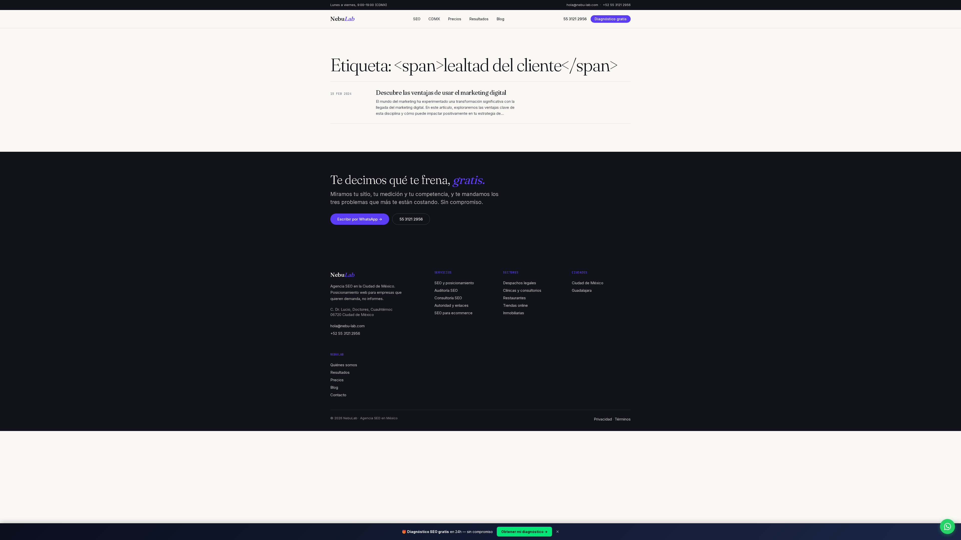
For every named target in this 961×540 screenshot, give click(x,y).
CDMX (434, 18)
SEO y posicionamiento (454, 282)
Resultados (479, 18)
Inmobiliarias (513, 312)
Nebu (342, 18)
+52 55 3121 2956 (617, 5)
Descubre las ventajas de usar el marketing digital (441, 92)
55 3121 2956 (411, 219)
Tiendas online (515, 305)
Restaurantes (514, 298)
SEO (416, 18)
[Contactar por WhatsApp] (947, 526)
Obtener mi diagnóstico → (524, 532)
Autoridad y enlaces (451, 305)
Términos (623, 419)
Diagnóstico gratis (611, 19)
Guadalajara (582, 290)
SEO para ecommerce (453, 312)
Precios (454, 18)
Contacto (338, 394)
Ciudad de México (587, 282)
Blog (500, 18)
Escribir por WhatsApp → (359, 219)
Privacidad (603, 419)
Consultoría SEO (448, 298)
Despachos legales (519, 282)
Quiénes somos (343, 364)
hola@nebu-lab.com (582, 5)
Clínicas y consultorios (522, 290)
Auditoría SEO (446, 290)
